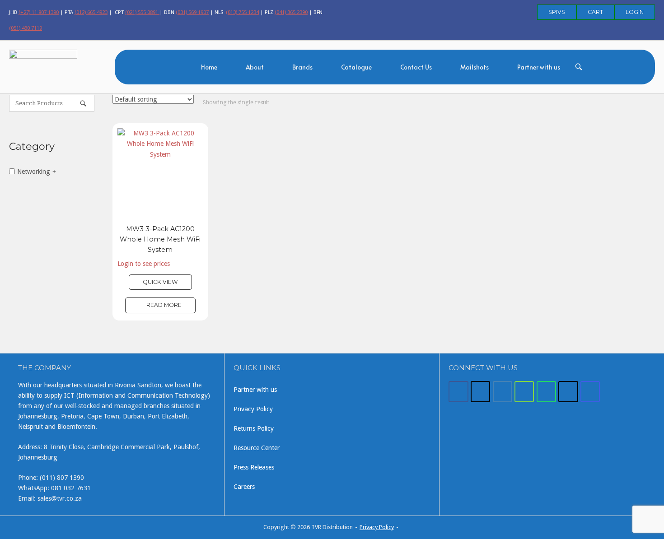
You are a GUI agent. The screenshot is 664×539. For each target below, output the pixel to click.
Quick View (160, 282)
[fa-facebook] (458, 391)
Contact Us (416, 67)
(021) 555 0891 (142, 12)
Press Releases (254, 467)
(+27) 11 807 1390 (39, 12)
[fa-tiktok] (568, 391)
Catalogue (356, 67)
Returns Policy (254, 428)
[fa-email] (502, 391)
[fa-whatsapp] (546, 391)
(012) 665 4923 (91, 12)
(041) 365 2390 (291, 12)
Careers (244, 486)
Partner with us (538, 67)
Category (32, 146)
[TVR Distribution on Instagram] (590, 391)
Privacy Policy (253, 409)
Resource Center (257, 447)
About (255, 67)
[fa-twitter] (480, 391)
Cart (595, 12)
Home (209, 67)
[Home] (43, 66)
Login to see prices (143, 263)
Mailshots (474, 67)
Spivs (556, 12)
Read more (164, 305)
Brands (302, 67)
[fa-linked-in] (524, 391)
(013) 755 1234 (242, 12)
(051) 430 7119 (25, 28)
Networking (33, 171)
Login (635, 12)
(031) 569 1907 (192, 12)
